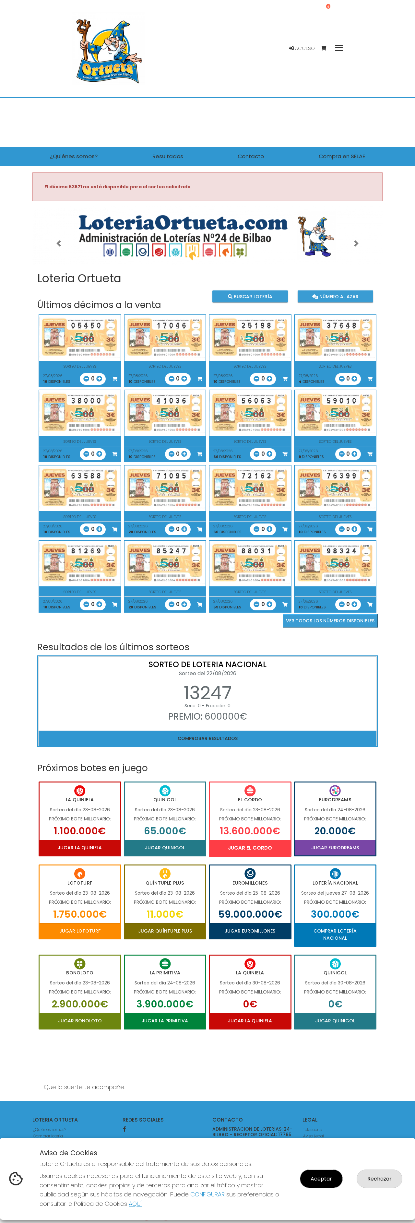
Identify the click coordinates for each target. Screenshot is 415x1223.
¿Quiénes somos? (49, 1129)
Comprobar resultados (208, 738)
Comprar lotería (48, 1136)
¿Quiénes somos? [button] (74, 156)
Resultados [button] (167, 156)
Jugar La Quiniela (80, 847)
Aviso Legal (313, 1136)
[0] (326, 48)
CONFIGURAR (207, 1194)
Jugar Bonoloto (80, 1020)
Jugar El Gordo (250, 847)
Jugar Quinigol (165, 847)
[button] (58, 243)
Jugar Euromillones (250, 931)
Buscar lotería (252, 296)
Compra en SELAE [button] (342, 156)
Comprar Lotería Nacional (335, 934)
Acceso (304, 48)
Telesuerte (312, 1129)
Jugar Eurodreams (335, 847)
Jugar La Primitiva (165, 1020)
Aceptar (321, 1178)
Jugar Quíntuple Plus (165, 931)
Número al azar (338, 296)
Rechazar (379, 1178)
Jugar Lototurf (80, 931)
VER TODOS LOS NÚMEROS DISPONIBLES (330, 620)
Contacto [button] (251, 156)
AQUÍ (135, 1204)
